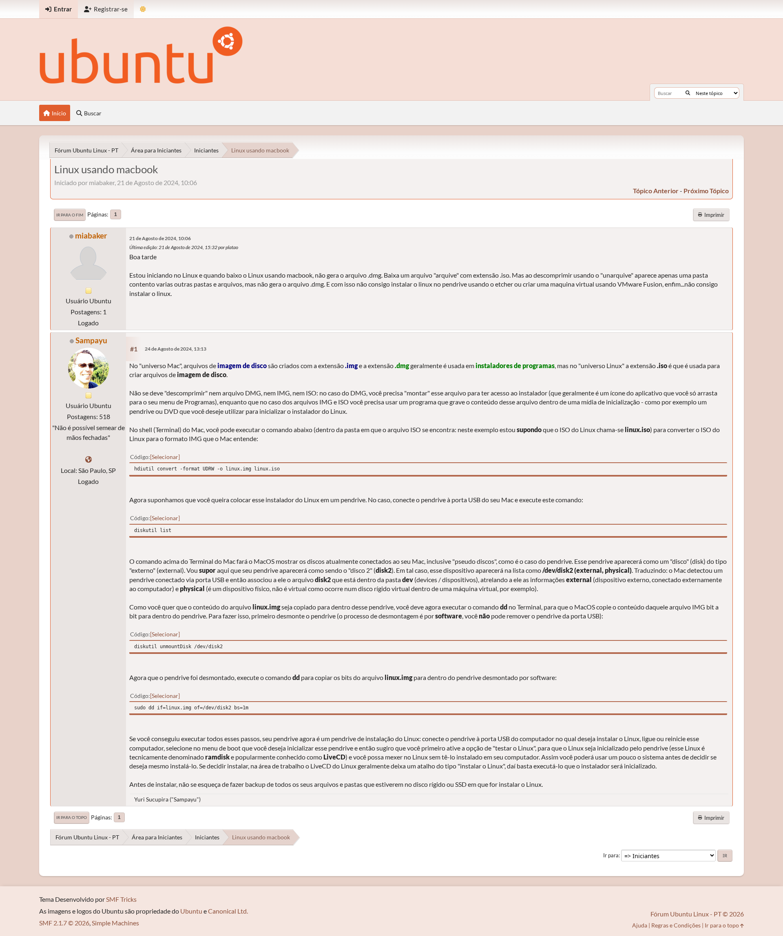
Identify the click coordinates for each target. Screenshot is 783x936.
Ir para (611, 855)
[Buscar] (687, 93)
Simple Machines (115, 923)
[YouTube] (88, 459)
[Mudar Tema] (143, 9)
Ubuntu (191, 911)
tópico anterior (656, 190)
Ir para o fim (69, 214)
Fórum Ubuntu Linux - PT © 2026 (697, 914)
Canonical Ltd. (228, 911)
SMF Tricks (121, 899)
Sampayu (91, 340)
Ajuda (639, 925)
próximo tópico (706, 190)
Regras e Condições (676, 925)
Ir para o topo (71, 817)
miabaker (91, 235)
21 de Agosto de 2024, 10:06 (160, 238)
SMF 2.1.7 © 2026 (64, 923)
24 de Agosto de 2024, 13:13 (175, 348)
